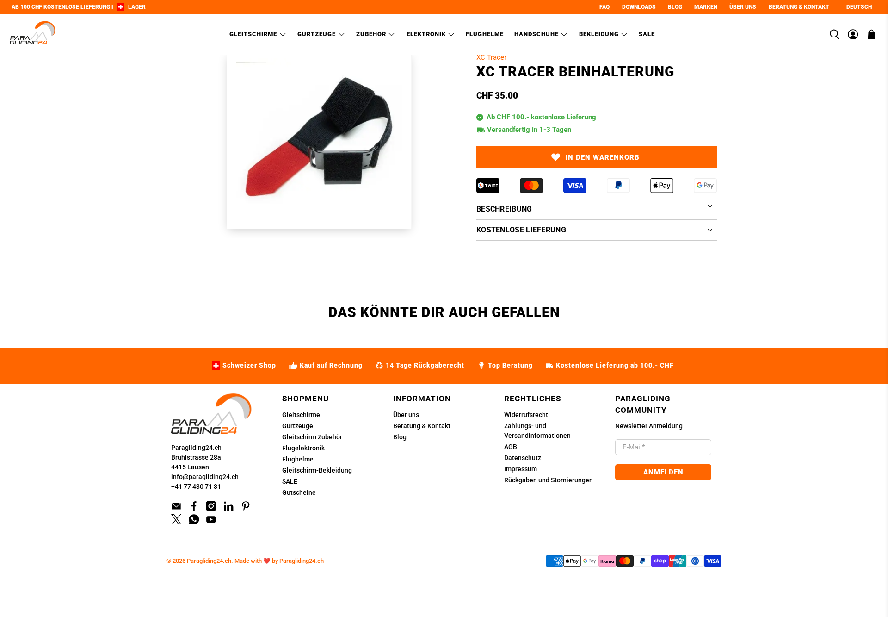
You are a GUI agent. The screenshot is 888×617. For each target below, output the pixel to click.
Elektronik (426, 34)
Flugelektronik (303, 448)
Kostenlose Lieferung (521, 229)
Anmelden (663, 472)
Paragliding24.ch (196, 447)
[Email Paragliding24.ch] (176, 509)
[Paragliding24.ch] (33, 34)
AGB (510, 446)
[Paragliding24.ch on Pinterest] (245, 509)
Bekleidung (599, 34)
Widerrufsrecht (526, 414)
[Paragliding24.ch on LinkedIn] (228, 509)
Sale (647, 34)
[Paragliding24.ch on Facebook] (194, 509)
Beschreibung (504, 209)
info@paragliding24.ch (205, 476)
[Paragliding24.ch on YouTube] (211, 522)
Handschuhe (536, 34)
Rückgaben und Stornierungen (548, 480)
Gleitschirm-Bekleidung (317, 470)
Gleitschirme (253, 34)
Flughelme (485, 34)
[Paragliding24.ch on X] (176, 522)
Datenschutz (522, 457)
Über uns (406, 414)
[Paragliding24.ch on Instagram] (211, 509)
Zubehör (371, 34)
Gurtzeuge (316, 34)
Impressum (520, 469)
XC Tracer (491, 57)
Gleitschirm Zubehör (312, 437)
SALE (289, 481)
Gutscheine (299, 492)
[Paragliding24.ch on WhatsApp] (194, 522)
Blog (400, 437)
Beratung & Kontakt (421, 426)
